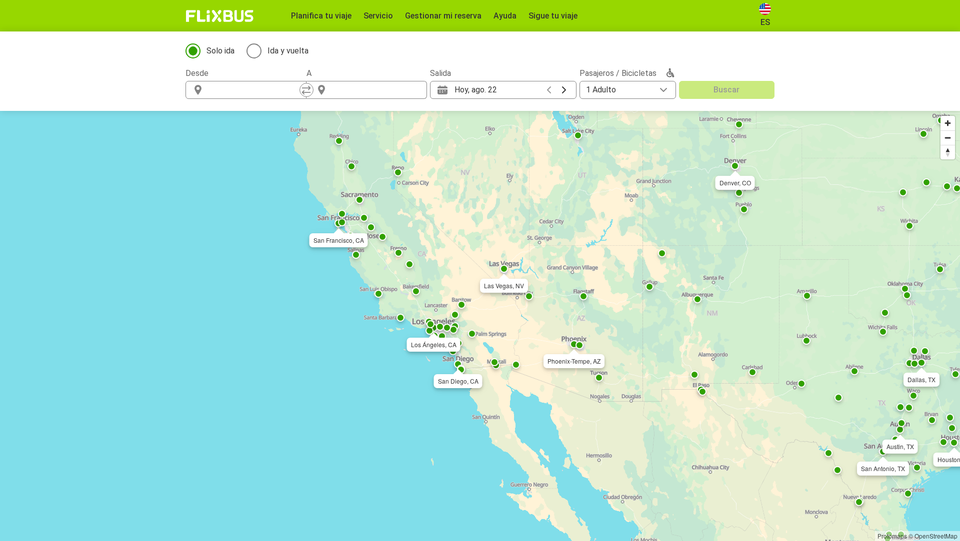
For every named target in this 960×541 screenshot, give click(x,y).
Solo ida (220, 50)
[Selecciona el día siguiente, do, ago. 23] (564, 90)
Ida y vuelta (288, 50)
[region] (480, 326)
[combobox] (255, 90)
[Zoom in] (947, 123)
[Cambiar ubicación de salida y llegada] (307, 90)
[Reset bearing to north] (947, 152)
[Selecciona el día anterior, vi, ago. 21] (549, 90)
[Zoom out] (947, 137)
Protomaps (892, 536)
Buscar (727, 89)
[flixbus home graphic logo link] (219, 16)
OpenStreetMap (936, 536)
